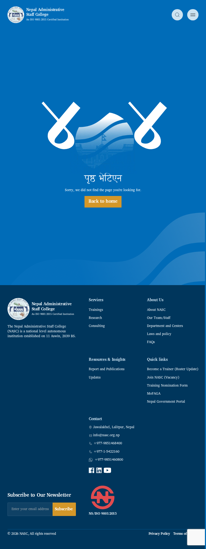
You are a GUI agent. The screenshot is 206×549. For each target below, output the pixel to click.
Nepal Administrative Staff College (45, 12)
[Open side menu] (192, 14)
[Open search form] (177, 14)
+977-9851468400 (108, 443)
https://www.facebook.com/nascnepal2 (91, 470)
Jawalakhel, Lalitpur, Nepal (113, 427)
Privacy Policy (159, 534)
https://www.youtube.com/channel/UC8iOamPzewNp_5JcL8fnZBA (107, 470)
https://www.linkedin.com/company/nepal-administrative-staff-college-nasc (99, 470)
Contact (95, 419)
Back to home (103, 201)
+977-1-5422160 (106, 451)
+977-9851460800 (109, 459)
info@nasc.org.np (106, 435)
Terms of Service (186, 534)
